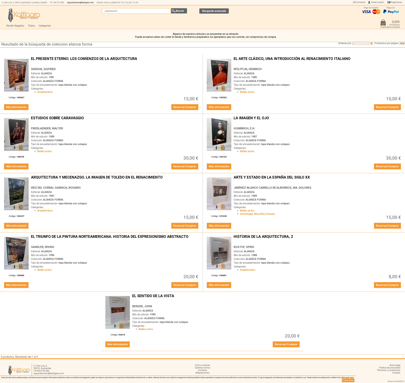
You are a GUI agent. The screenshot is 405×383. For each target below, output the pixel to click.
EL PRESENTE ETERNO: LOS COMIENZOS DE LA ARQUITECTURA (115, 61)
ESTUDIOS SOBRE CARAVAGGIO (115, 120)
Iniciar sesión (377, 2)
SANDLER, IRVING (42, 247)
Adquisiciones (202, 372)
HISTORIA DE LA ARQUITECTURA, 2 (318, 239)
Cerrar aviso (348, 380)
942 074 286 (58, 2)
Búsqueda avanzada (214, 10)
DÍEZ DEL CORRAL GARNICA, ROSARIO (56, 187)
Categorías (45, 25)
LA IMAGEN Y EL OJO (318, 120)
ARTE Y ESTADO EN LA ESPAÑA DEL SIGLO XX (318, 179)
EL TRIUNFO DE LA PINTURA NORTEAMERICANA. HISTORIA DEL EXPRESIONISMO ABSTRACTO (115, 239)
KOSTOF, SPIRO (244, 247)
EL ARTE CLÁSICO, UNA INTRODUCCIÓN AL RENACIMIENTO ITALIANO (318, 61)
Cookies (396, 372)
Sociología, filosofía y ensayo (257, 213)
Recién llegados (15, 25)
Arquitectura (45, 91)
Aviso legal (394, 365)
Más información (16, 107)
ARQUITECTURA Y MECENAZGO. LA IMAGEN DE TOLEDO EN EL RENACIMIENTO (115, 179)
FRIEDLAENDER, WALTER (47, 128)
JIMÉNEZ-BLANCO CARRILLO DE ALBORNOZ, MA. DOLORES (272, 187)
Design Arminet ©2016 (396, 381)
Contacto (360, 2)
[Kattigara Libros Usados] (24, 15)
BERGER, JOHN (142, 306)
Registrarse (396, 2)
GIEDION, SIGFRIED (43, 69)
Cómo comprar (202, 365)
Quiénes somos (202, 367)
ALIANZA (46, 73)
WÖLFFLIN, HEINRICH (248, 69)
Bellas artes (247, 91)
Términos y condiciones (388, 370)
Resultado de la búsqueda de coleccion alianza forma (46, 44)
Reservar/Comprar (184, 107)
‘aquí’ (352, 377)
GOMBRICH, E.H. (244, 128)
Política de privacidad (389, 367)
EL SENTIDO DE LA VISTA (216, 298)
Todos (31, 25)
